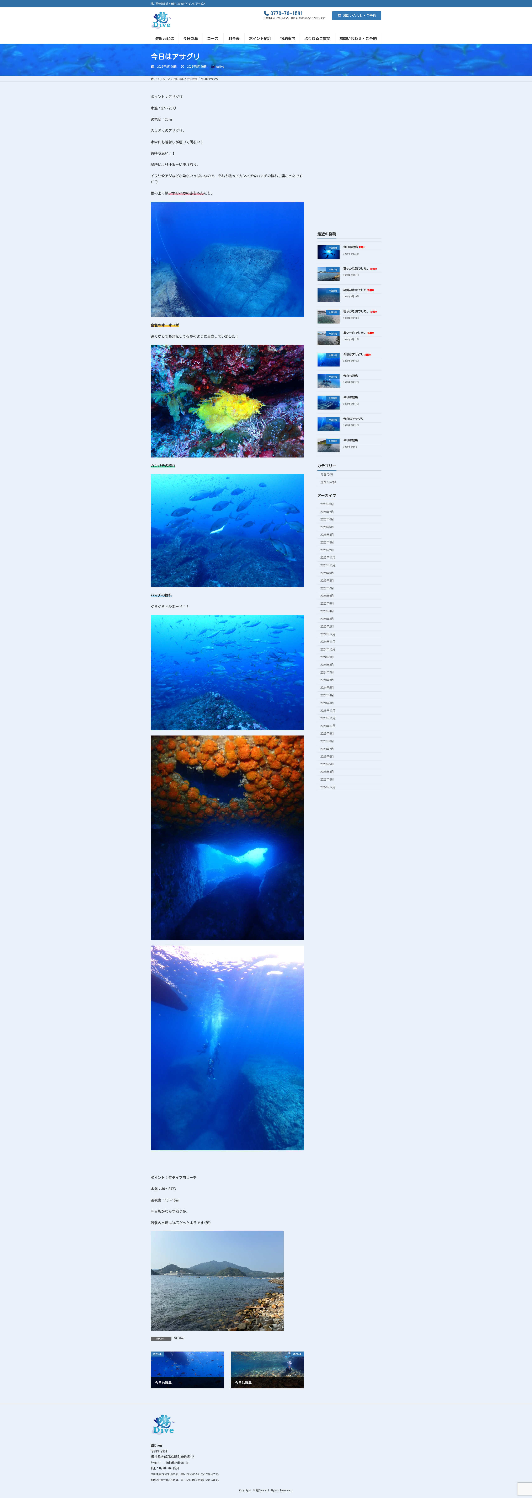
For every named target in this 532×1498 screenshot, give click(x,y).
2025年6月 (327, 596)
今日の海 (178, 1338)
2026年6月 (327, 519)
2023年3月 (327, 779)
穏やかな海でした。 (360, 268)
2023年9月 (327, 733)
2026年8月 (327, 504)
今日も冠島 (350, 375)
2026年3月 (327, 542)
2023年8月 (327, 741)
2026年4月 (327, 534)
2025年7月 (327, 588)
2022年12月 (327, 787)
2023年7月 (327, 748)
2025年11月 (327, 557)
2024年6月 (327, 680)
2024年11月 (327, 641)
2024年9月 (327, 657)
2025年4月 (327, 611)
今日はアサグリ (357, 354)
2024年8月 (327, 664)
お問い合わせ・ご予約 (359, 15)
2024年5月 (327, 687)
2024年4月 (327, 695)
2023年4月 (327, 771)
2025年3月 (327, 618)
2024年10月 (327, 649)
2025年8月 (327, 580)
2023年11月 (327, 718)
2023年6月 (327, 756)
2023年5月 (327, 764)
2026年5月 (327, 527)
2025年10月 (327, 565)
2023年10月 (327, 725)
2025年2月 (327, 626)
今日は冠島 (354, 247)
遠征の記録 (328, 482)
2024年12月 (327, 634)
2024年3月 (327, 703)
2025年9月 (327, 572)
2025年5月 (327, 603)
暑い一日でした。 (358, 333)
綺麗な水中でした (358, 290)
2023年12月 (327, 710)
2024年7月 (327, 672)
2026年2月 (327, 550)
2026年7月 (327, 511)
